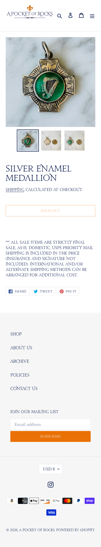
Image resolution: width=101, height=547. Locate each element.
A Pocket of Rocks (37, 530)
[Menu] (92, 15)
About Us (21, 348)
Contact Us (24, 389)
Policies (19, 375)
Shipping (15, 190)
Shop (16, 334)
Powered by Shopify (75, 530)
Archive (19, 361)
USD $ (49, 468)
